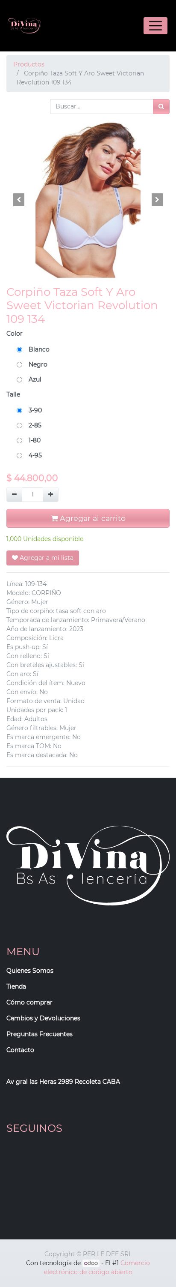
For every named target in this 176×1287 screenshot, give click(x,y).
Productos (28, 64)
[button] (18, 200)
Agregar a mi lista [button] (45, 558)
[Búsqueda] (161, 106)
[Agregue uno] (51, 494)
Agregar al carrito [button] (92, 518)
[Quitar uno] (14, 494)
